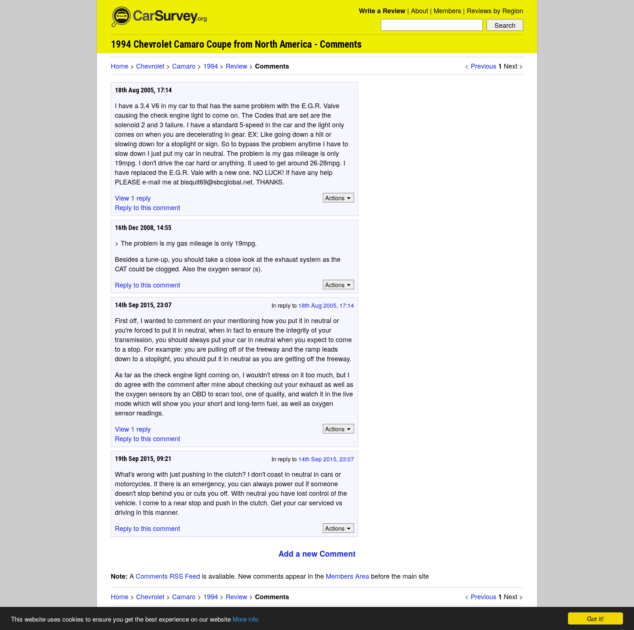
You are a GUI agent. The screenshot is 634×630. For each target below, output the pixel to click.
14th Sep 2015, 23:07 (326, 459)
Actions (335, 198)
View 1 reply (133, 197)
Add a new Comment (317, 553)
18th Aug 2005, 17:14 (326, 305)
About (419, 10)
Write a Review (382, 10)
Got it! (595, 618)
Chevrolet (150, 65)
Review (236, 65)
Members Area (347, 575)
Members (447, 10)
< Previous (480, 65)
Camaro (184, 65)
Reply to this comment (147, 207)
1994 (210, 65)
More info (245, 618)
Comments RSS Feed (168, 575)
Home (119, 65)
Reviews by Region (495, 10)
